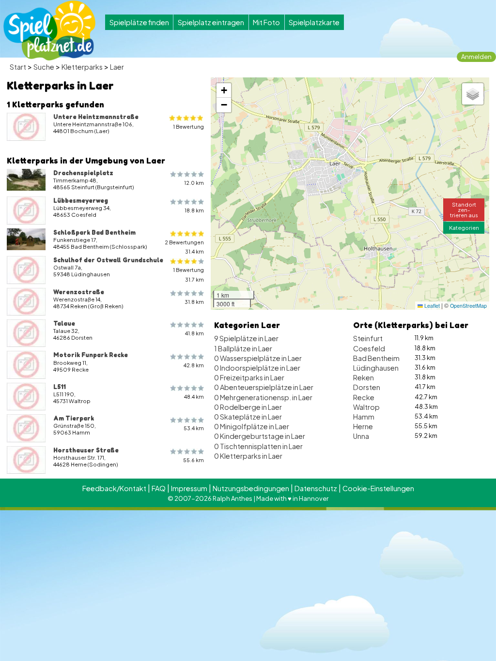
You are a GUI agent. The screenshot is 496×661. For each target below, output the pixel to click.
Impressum (189, 488)
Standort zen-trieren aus (464, 209)
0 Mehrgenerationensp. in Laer (263, 397)
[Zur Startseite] (49, 30)
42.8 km (194, 365)
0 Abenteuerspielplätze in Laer (263, 387)
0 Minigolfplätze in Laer (251, 426)
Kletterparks (82, 66)
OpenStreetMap (468, 305)
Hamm (363, 416)
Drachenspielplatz (83, 173)
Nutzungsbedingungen (251, 488)
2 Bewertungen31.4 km (184, 247)
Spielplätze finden (139, 22)
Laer (117, 66)
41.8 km (194, 333)
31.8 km (194, 302)
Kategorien (464, 227)
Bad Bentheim (376, 358)
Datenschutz (315, 488)
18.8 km (194, 210)
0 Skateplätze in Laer (248, 416)
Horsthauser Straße (86, 450)
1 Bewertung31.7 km (188, 274)
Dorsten (366, 387)
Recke (363, 397)
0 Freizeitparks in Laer (249, 377)
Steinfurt (368, 338)
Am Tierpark (73, 418)
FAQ (159, 488)
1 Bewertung (188, 126)
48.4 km (194, 396)
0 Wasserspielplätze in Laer (258, 358)
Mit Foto (266, 22)
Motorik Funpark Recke (90, 355)
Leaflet (431, 305)
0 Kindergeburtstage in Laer (259, 436)
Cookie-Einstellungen (378, 488)
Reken (363, 377)
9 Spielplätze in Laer (246, 338)
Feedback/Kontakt (114, 488)
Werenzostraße (78, 292)
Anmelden (476, 56)
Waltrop (366, 407)
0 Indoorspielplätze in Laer (257, 367)
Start (18, 66)
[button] (224, 90)
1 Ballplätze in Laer (243, 348)
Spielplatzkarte (314, 22)
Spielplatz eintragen (211, 22)
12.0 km (194, 183)
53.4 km (194, 428)
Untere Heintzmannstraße (96, 116)
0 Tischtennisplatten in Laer (258, 446)
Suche (43, 66)
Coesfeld (369, 348)
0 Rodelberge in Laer (248, 407)
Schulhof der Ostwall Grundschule (108, 260)
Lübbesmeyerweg (80, 200)
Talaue (64, 323)
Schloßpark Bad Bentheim (94, 232)
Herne (363, 426)
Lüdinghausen (376, 367)
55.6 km (193, 460)
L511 (59, 387)
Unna (361, 436)
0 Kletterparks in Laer (248, 455)
